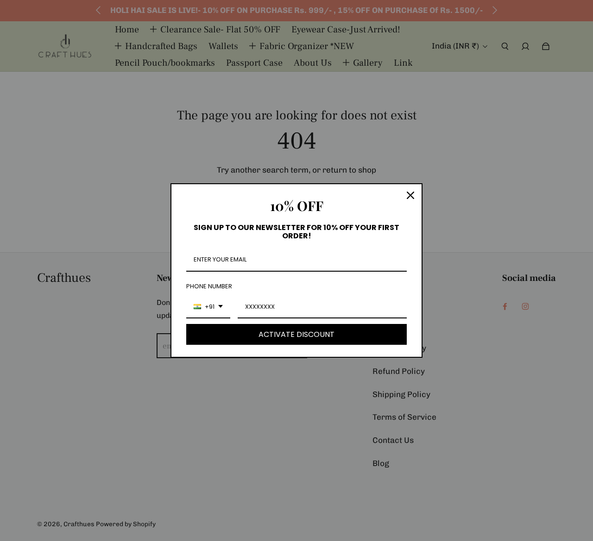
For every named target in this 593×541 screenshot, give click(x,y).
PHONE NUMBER (209, 286)
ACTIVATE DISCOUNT (296, 334)
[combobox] (208, 307)
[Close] (410, 195)
